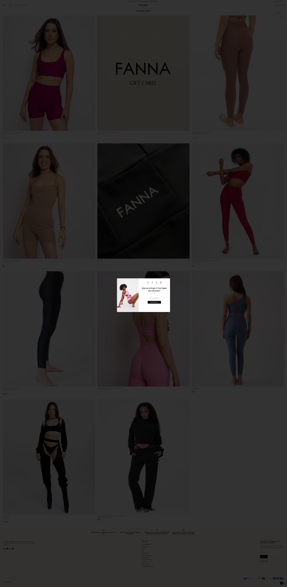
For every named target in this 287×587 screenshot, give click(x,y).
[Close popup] (168, 276)
